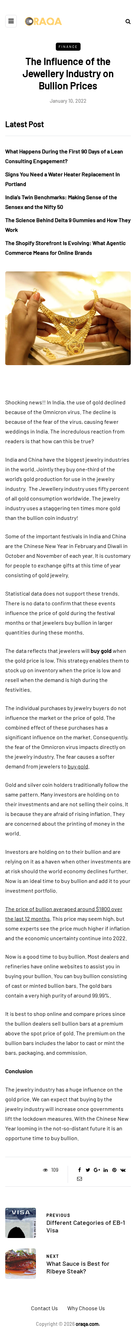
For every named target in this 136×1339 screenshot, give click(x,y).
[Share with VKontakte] (123, 1170)
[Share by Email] (79, 1178)
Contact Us (44, 1308)
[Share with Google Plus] (96, 1170)
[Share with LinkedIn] (105, 1170)
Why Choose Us (86, 1308)
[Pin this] (114, 1170)
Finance (68, 46)
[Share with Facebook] (79, 1170)
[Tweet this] (88, 1170)
